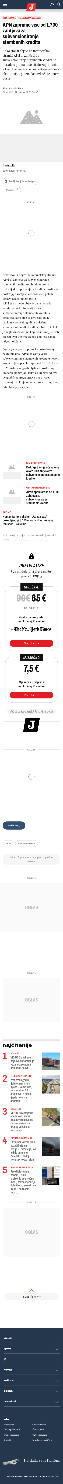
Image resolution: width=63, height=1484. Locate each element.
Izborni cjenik (38, 1429)
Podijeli (10, 190)
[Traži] (58, 4)
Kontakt (7, 1440)
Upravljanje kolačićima (42, 1440)
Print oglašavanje (39, 1434)
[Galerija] (31, 116)
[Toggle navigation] (5, 4)
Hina (20, 88)
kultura (9, 1380)
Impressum (9, 1424)
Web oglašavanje (11, 1434)
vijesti (8, 1338)
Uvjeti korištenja (39, 1424)
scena (8, 1391)
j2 (5, 1359)
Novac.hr (13, 88)
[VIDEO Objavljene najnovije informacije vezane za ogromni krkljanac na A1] (51, 1061)
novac (8, 1370)
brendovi (10, 1401)
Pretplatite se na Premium (42, 1460)
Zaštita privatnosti (12, 1429)
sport (7, 1348)
